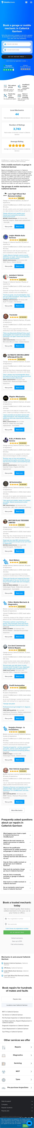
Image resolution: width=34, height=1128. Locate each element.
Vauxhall (5, 220)
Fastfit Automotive (17, 685)
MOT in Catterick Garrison (10, 1011)
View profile (8, 226)
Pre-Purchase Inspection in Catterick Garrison (16, 1018)
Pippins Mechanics (17, 397)
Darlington (10, 753)
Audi (4, 301)
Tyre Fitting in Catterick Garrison (12, 1031)
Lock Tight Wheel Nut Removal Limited (16, 975)
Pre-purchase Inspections (17, 1087)
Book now (19, 226)
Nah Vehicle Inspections (19, 769)
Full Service (17, 301)
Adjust (19, 1125)
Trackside (13, 315)
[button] (31, 2)
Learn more (25, 1123)
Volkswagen (7, 587)
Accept (25, 1125)
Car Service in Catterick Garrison (12, 1015)
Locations (12, 160)
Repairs (18, 1047)
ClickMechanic (5, 160)
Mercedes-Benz (8, 342)
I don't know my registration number (17, 928)
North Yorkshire (25, 160)
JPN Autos (7, 968)
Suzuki (5, 507)
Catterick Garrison (15, 200)
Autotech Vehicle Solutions (12, 963)
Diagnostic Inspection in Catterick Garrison (15, 1025)
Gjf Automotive (15, 482)
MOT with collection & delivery (21, 507)
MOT (18, 1071)
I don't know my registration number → (17, 61)
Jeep (4, 547)
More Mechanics (16, 810)
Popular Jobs (17, 999)
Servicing (18, 1063)
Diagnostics (18, 1055)
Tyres (18, 1079)
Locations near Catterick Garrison (17, 1005)
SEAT (4, 262)
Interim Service (16, 262)
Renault (5, 630)
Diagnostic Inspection (20, 672)
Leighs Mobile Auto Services (13, 971)
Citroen (5, 381)
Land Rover (6, 712)
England (18, 160)
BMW (4, 796)
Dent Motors (14, 560)
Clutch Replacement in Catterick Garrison (15, 1028)
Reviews (9, 67)
